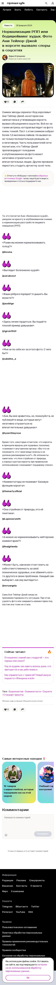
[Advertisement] (22, 383)
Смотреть (41, 9)
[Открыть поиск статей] (46, 3)
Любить (28, 9)
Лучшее (7, 9)
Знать (17, 9)
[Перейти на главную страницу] (16, 3)
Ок (28, 977)
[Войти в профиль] (52, 3)
